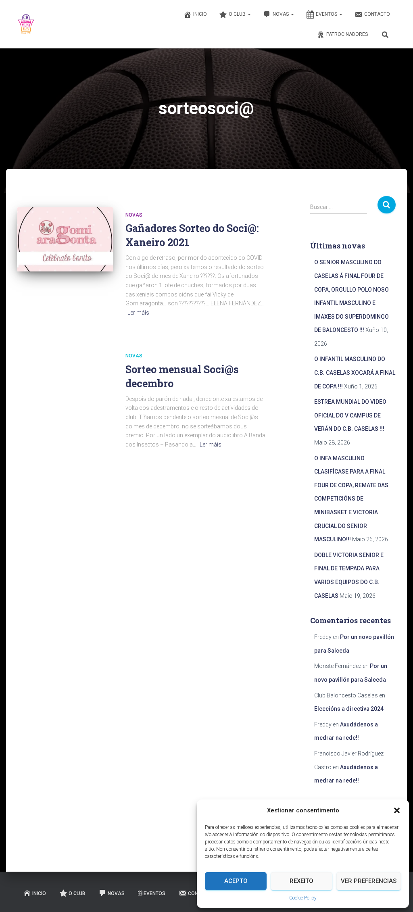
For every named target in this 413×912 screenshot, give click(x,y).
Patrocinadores (347, 34)
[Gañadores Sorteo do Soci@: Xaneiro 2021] (65, 239)
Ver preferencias (368, 881)
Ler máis (138, 312)
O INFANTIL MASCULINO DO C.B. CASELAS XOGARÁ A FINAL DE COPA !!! (354, 372)
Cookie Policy (303, 898)
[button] (397, 810)
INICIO (200, 14)
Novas (281, 14)
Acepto (236, 881)
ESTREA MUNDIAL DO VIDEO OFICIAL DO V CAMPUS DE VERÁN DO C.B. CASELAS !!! (350, 415)
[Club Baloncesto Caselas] (26, 24)
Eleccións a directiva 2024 (349, 708)
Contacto (377, 14)
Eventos (327, 14)
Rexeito (301, 881)
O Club (238, 14)
